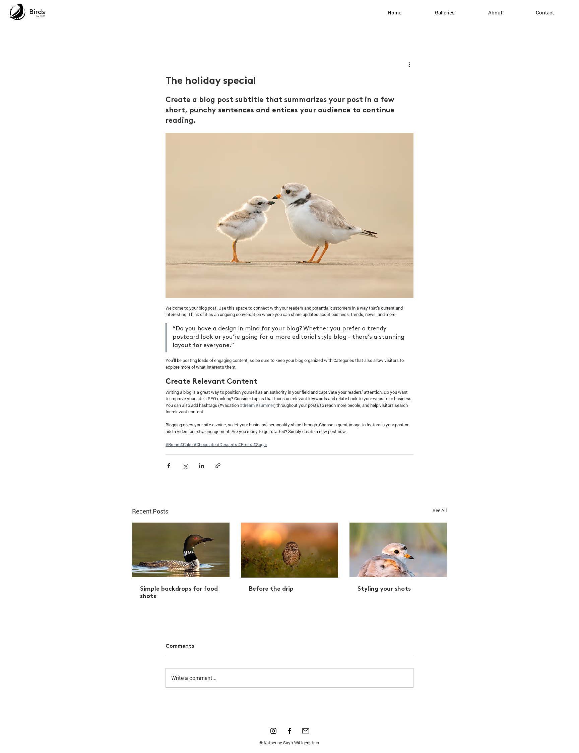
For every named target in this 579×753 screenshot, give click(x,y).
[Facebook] (289, 731)
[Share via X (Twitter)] (185, 466)
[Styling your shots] (398, 550)
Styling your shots (384, 589)
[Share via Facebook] (169, 466)
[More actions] (409, 64)
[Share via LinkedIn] (201, 466)
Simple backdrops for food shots (179, 593)
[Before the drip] (289, 550)
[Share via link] (218, 466)
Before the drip (271, 589)
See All (440, 510)
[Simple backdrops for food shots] (181, 550)
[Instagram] (273, 731)
